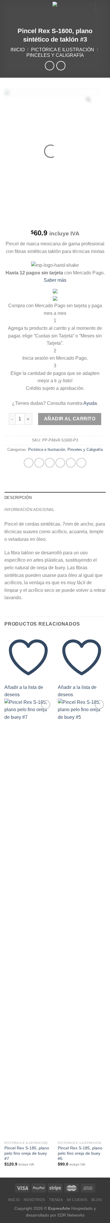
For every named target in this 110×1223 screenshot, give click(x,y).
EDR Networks (70, 1215)
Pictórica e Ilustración (62, 49)
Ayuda (90, 403)
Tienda (56, 1200)
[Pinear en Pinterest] (71, 463)
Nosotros (34, 1200)
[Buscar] (88, 6)
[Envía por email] (60, 463)
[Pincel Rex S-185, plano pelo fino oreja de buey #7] (28, 918)
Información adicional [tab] (29, 509)
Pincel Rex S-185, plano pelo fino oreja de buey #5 (80, 1153)
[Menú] (7, 7)
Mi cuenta (77, 1200)
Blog (97, 1200)
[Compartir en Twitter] (50, 463)
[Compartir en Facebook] (39, 463)
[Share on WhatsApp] (28, 463)
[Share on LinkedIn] (81, 463)
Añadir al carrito (69, 418)
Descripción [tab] (18, 497)
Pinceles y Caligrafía (55, 55)
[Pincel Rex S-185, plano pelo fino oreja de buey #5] (82, 918)
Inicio (18, 49)
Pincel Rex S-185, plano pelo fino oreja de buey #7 (26, 1153)
